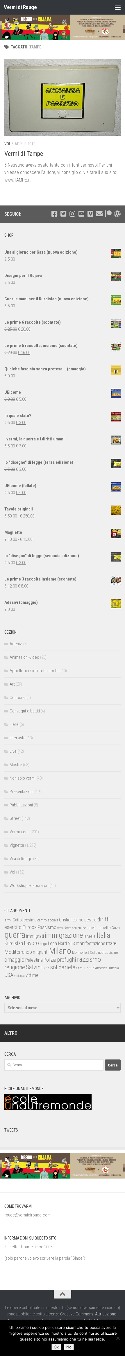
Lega (43, 944)
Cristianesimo (71, 920)
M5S (71, 943)
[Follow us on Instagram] (72, 213)
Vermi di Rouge (20, 7)
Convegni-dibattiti (25, 711)
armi (8, 920)
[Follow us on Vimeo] (90, 213)
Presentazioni (21, 791)
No (69, 1347)
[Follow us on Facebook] (54, 213)
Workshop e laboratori (29, 885)
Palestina (34, 960)
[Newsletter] (99, 213)
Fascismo (47, 927)
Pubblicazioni (21, 805)
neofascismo (108, 952)
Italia (103, 935)
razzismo (89, 959)
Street (15, 818)
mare (111, 943)
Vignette (17, 845)
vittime (32, 975)
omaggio (14, 959)
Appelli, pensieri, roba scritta (35, 670)
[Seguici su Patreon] (108, 213)
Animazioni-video (24, 657)
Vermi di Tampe (23, 153)
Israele (90, 936)
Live (13, 751)
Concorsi (18, 697)
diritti (103, 919)
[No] (118, 1338)
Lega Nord (57, 943)
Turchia (113, 968)
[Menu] (117, 7)
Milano (60, 951)
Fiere (14, 724)
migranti (40, 952)
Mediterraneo (18, 952)
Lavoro (31, 943)
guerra (14, 935)
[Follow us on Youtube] (81, 213)
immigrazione (64, 935)
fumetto (104, 927)
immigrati (35, 936)
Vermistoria (20, 831)
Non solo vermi (22, 778)
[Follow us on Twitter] (63, 213)
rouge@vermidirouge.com (27, 1215)
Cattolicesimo (24, 920)
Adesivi (16, 643)
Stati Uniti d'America (92, 968)
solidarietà (63, 967)
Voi (7, 144)
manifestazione (90, 943)
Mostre (16, 764)
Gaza (116, 928)
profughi (66, 959)
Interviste (18, 737)
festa (60, 928)
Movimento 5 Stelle (84, 953)
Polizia (50, 960)
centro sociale (48, 920)
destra (90, 920)
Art (12, 684)
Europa (29, 927)
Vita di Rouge (21, 858)
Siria (46, 968)
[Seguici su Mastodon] (117, 213)
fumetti (91, 928)
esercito (13, 927)
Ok (56, 1347)
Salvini (34, 967)
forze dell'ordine (75, 928)
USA (8, 975)
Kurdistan (13, 943)
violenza (19, 976)
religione (14, 967)
